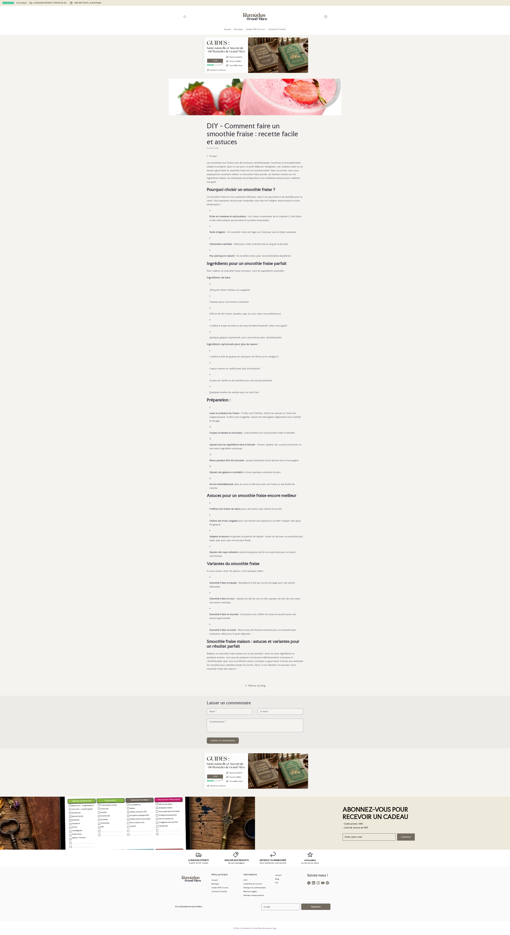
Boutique (215, 884)
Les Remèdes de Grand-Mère (252, 928)
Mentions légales (250, 892)
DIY (277, 883)
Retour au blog (256, 685)
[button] (185, 17)
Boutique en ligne (269, 928)
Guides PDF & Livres (220, 888)
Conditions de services (252, 884)
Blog (277, 879)
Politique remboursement (253, 895)
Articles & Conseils (219, 892)
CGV (245, 880)
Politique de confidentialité (254, 888)
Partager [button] (213, 156)
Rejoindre (316, 906)
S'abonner (406, 837)
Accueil (215, 880)
